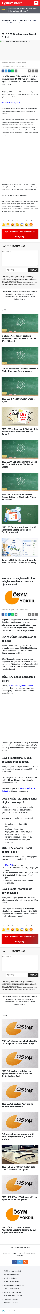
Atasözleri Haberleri (11, 1278)
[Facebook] (3, 71)
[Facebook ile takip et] (14, 1262)
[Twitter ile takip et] (20, 1262)
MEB (14, 21)
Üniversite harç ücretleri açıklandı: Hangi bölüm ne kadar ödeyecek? (23, 10)
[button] (29, 71)
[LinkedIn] (9, 71)
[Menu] (36, 3)
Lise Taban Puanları (11, 1299)
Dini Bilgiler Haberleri (11, 1275)
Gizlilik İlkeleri (30, 1253)
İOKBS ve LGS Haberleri (12, 1271)
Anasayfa (7, 21)
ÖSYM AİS (9, 865)
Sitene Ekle (19, 1256)
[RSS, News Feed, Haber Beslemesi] (25, 1262)
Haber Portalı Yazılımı (12, 1311)
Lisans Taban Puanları (11, 1289)
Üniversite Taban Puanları (13, 1296)
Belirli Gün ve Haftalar (11, 1282)
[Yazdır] (16, 71)
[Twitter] (6, 71)
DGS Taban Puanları (11, 1303)
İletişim (21, 1253)
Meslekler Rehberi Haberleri (14, 1285)
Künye (14, 1253)
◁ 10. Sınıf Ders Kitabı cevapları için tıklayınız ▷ (20, 234)
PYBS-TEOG (23, 21)
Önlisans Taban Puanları (12, 1292)
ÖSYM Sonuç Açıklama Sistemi (20, 686)
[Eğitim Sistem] (12, 3)
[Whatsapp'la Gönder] (12, 71)
